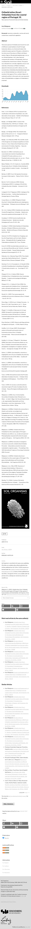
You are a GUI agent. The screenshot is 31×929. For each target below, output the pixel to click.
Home (3, 5)
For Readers (5, 862)
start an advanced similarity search (17, 796)
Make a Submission (8, 804)
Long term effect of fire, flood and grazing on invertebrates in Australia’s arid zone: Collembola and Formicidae (17, 751)
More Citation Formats (8, 598)
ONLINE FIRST (23, 811)
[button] (6, 605)
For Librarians (6, 869)
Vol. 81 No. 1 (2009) (17, 5)
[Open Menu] (1, 1)
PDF (5, 533)
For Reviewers (6, 872)
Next (26, 792)
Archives (9, 5)
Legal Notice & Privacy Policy (8, 901)
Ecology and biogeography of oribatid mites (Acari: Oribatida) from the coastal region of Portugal (17, 674)
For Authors (5, 866)
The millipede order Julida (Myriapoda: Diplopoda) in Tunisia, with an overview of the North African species (16, 774)
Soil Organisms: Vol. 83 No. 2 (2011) (20, 628)
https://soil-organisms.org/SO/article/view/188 (18, 594)
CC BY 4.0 (22, 896)
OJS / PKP (27, 927)
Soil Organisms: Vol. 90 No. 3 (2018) (19, 789)
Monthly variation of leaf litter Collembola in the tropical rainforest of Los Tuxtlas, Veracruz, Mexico (17, 787)
